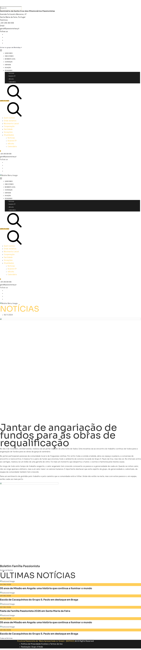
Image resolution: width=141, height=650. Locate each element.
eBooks (11, 79)
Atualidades (8, 70)
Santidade (8, 64)
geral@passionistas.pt (9, 29)
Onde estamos (9, 56)
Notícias (11, 73)
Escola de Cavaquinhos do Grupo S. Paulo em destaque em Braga (39, 599)
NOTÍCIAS (19, 309)
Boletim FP (12, 76)
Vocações (8, 67)
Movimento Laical (10, 59)
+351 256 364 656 (7, 23)
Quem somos (9, 53)
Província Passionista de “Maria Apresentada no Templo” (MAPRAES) (46, 641)
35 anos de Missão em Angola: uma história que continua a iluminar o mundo (46, 588)
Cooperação (8, 62)
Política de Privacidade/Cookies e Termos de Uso (42, 644)
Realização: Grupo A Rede (32, 647)
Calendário (12, 82)
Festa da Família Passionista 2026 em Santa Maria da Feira (35, 611)
